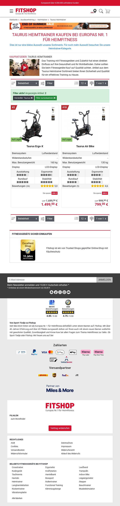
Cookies (14, 446)
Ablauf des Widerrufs (70, 453)
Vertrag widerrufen (60, 428)
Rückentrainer (18, 489)
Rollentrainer (51, 481)
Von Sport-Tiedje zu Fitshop (23, 323)
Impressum (66, 446)
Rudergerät (17, 471)
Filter (49, 83)
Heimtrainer (42, 20)
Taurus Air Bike (85, 146)
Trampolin (83, 471)
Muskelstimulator (87, 489)
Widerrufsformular (19, 453)
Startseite (14, 20)
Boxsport (49, 478)
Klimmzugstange (53, 489)
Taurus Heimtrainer (58, 20)
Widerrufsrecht (68, 450)
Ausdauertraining (27, 20)
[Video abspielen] (24, 67)
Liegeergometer (86, 478)
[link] (28, 250)
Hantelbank (50, 474)
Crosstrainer (17, 467)
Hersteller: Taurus (22, 98)
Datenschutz (67, 443)
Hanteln (15, 478)
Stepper (82, 481)
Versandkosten (18, 450)
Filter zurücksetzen (44, 98)
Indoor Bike (84, 474)
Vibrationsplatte (19, 492)
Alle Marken (17, 498)
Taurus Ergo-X (34, 146)
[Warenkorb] (108, 11)
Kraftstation (50, 471)
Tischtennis (17, 474)
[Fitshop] (26, 11)
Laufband (83, 467)
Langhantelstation (20, 485)
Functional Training (54, 485)
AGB (13, 443)
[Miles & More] (60, 388)
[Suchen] (101, 11)
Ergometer (50, 467)
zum (18, 419)
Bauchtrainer (85, 485)
